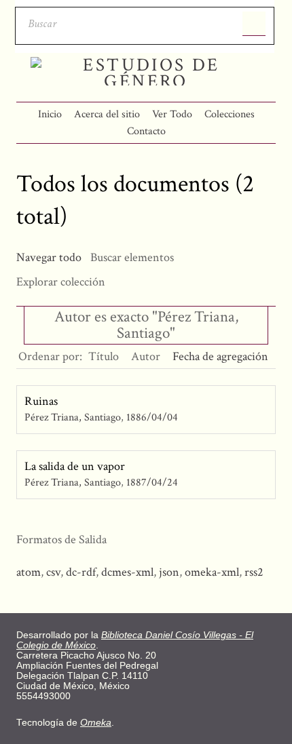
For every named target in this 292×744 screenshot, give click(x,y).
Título (103, 356)
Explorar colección (60, 282)
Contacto (146, 131)
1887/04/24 (152, 482)
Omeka (95, 723)
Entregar (254, 24)
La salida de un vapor (74, 466)
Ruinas (41, 401)
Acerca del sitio (107, 114)
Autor (145, 356)
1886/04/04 (152, 417)
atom (28, 572)
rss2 (253, 572)
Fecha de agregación (220, 356)
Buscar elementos (132, 257)
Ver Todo (172, 114)
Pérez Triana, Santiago (72, 417)
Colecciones (229, 114)
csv (53, 572)
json (169, 572)
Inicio (50, 114)
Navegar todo (48, 257)
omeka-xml (212, 572)
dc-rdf (81, 572)
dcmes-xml (127, 572)
